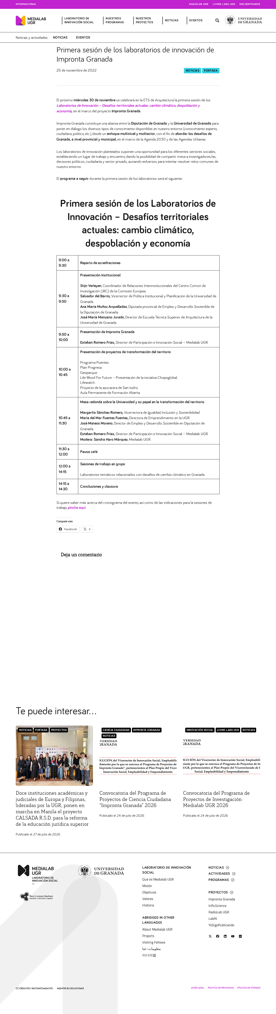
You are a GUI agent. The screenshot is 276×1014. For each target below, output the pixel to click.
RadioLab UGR (219, 912)
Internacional (26, 4)
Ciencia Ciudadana (116, 730)
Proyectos (59, 730)
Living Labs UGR (224, 4)
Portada (211, 70)
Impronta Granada (146, 730)
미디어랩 (149, 955)
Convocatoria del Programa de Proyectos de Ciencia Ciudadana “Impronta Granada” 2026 (135, 799)
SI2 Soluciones (75, 988)
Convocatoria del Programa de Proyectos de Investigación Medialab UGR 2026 (216, 799)
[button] (217, 20)
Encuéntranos (250, 4)
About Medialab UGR (157, 929)
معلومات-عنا (151, 949)
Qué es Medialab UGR (158, 879)
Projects (148, 936)
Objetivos (149, 892)
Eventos (83, 37)
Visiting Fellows (153, 942)
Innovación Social (200, 730)
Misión (147, 886)
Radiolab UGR (199, 4)
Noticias (60, 37)
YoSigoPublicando (221, 925)
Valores (147, 898)
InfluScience (217, 905)
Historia (148, 905)
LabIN (213, 918)
